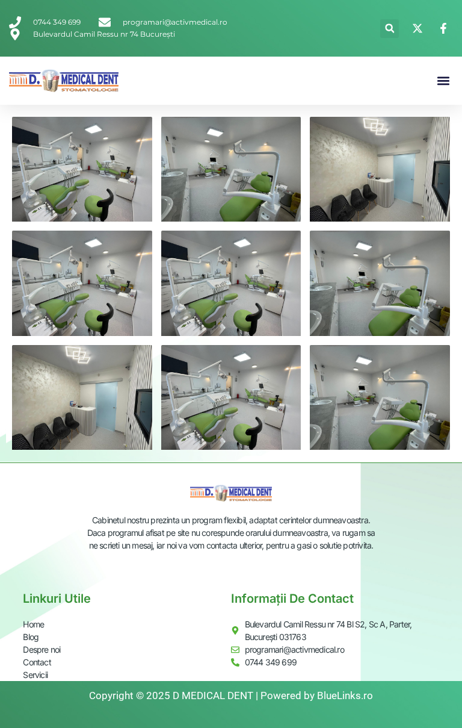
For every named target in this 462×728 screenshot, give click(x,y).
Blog (30, 637)
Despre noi (41, 649)
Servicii (35, 675)
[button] (389, 28)
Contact (37, 662)
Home (33, 624)
